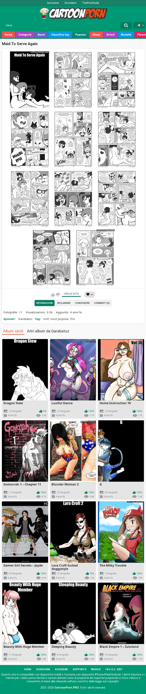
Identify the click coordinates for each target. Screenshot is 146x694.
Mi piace (53, 295)
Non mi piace (58, 295)
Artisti (110, 34)
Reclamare (64, 303)
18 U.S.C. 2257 (114, 669)
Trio (72, 318)
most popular (59, 318)
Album (96, 34)
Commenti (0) (102, 303)
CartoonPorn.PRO (67, 687)
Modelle (126, 34)
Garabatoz (25, 318)
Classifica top (60, 34)
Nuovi (41, 34)
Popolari (80, 34)
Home (8, 34)
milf (46, 318)
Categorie (24, 34)
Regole (96, 669)
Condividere (82, 303)
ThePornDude (90, 2)
